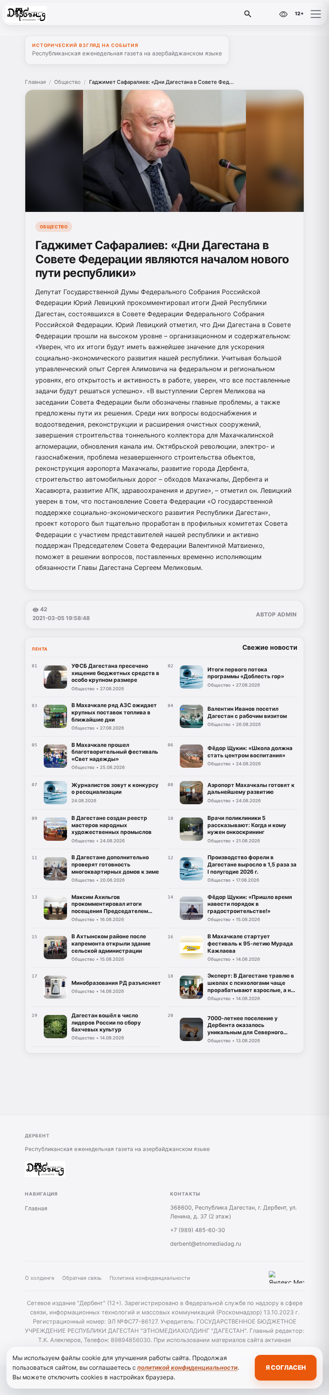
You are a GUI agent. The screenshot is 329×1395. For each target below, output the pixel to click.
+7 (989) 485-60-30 (197, 1229)
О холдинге (39, 1278)
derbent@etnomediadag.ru (205, 1243)
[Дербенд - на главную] (39, 14)
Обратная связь (82, 1278)
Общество (67, 82)
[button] (315, 14)
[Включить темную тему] (266, 14)
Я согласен (286, 1367)
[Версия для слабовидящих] (283, 14)
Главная (35, 82)
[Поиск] (248, 14)
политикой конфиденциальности (187, 1367)
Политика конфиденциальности (150, 1278)
